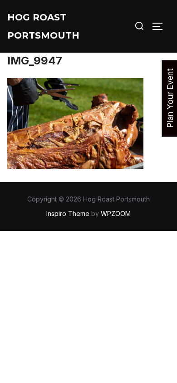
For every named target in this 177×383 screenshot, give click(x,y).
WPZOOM (116, 213)
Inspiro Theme (67, 213)
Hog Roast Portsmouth (43, 26)
